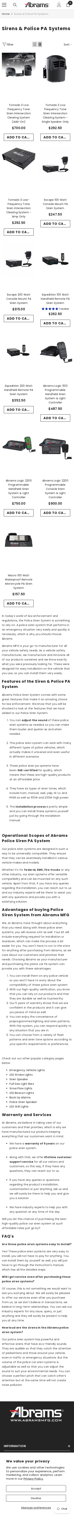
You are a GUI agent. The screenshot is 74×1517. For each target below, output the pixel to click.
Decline (36, 1498)
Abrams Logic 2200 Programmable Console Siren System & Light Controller (55, 489)
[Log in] (59, 5)
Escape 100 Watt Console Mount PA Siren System (55, 204)
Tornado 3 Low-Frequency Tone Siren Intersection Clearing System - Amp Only (18, 208)
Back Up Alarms (20, 1097)
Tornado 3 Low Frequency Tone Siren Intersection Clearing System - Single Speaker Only (55, 113)
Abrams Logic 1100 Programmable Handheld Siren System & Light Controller (55, 394)
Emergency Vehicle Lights (27, 1070)
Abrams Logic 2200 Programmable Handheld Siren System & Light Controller (19, 489)
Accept (36, 1488)
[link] (37, 1413)
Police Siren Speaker (23, 1102)
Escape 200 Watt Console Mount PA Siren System (18, 299)
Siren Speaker (18, 1079)
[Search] (15, 5)
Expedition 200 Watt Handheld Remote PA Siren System (18, 390)
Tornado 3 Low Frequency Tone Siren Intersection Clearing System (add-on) (19, 113)
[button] (34, 44)
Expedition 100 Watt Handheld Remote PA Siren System (55, 299)
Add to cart (19, 137)
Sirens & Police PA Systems (31, 14)
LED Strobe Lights (21, 1075)
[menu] (4, 4)
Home (6, 14)
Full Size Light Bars (21, 1084)
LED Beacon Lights (21, 1093)
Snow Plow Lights (20, 1088)
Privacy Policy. (34, 1479)
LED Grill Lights (19, 1106)
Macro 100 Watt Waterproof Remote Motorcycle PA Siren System (19, 581)
